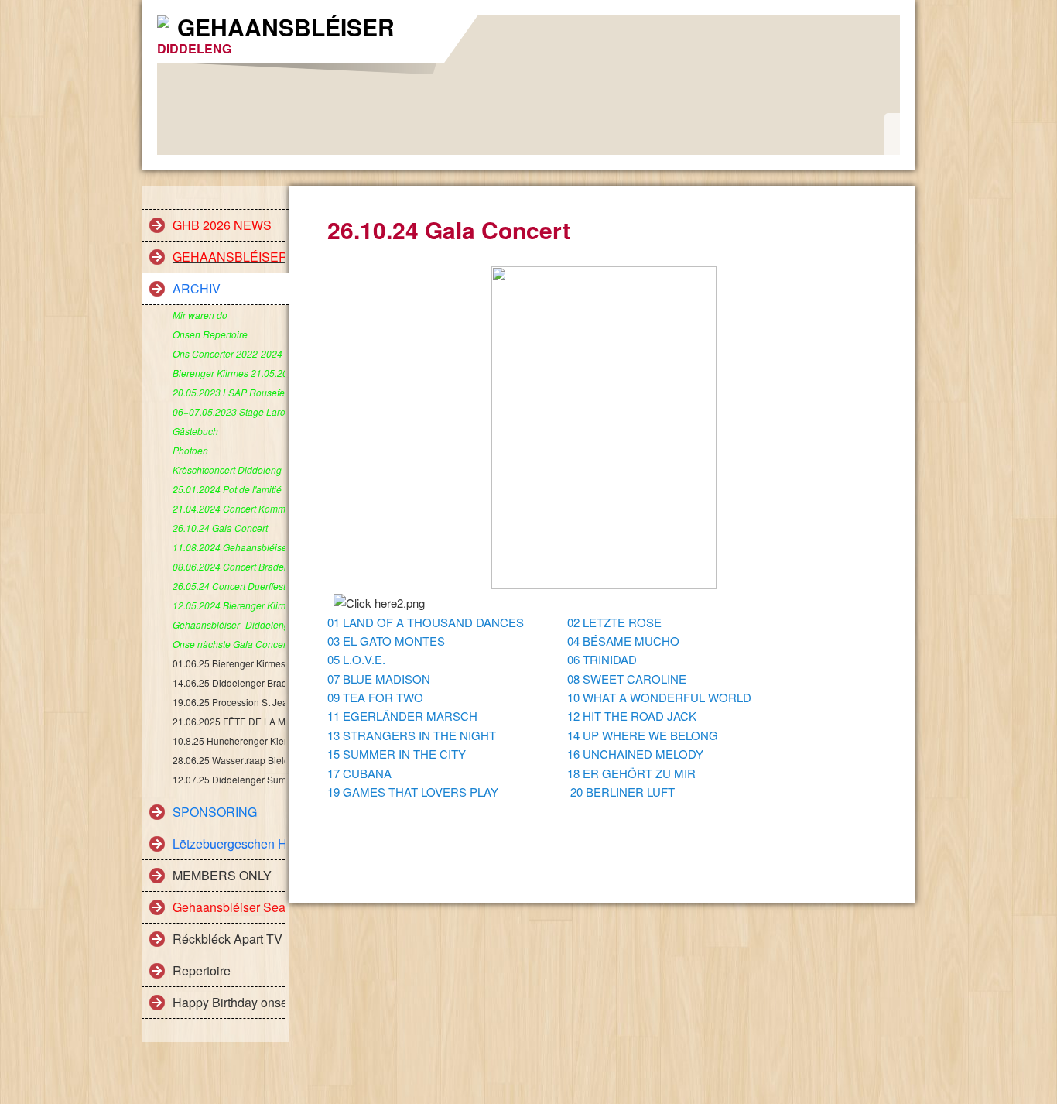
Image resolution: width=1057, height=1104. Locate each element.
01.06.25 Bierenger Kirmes (229, 663)
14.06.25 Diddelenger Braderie (229, 682)
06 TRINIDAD (602, 659)
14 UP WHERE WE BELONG (642, 735)
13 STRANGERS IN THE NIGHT (411, 735)
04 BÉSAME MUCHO (623, 641)
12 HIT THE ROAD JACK (631, 716)
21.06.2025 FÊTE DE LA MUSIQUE (229, 721)
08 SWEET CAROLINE (626, 678)
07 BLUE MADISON (378, 678)
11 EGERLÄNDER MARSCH (402, 716)
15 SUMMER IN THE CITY (396, 754)
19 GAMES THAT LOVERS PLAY (412, 791)
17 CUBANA (359, 773)
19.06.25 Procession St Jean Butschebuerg (229, 701)
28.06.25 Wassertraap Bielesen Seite (229, 759)
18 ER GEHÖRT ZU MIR (631, 773)
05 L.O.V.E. (356, 659)
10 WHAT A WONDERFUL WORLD (659, 697)
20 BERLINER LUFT (622, 791)
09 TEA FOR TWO (375, 697)
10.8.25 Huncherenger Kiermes (229, 740)
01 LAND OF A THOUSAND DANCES (425, 622)
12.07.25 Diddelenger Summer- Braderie (229, 779)
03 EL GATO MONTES (386, 641)
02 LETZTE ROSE (614, 622)
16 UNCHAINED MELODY (635, 754)
